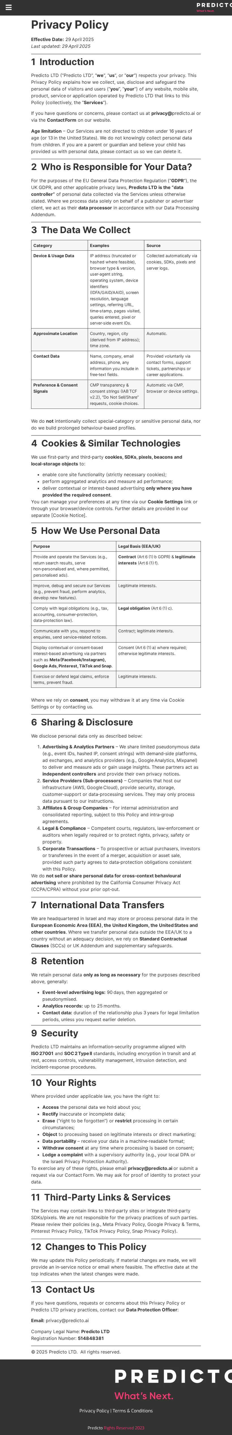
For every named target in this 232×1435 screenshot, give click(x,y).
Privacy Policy (94, 1411)
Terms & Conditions (133, 1411)
